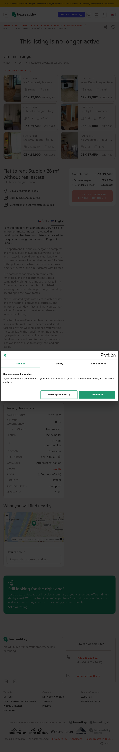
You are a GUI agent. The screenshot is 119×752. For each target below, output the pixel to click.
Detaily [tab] (59, 363)
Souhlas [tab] (20, 363)
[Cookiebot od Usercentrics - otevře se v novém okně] (103, 355)
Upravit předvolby (57, 394)
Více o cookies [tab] (98, 363)
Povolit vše (97, 394)
